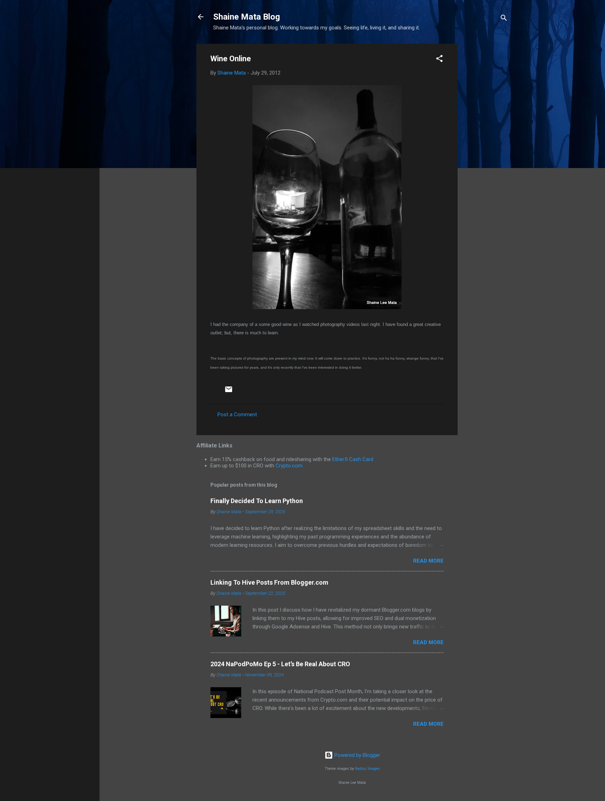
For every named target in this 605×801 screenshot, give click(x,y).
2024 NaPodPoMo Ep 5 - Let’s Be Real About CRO (280, 664)
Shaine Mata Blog (246, 17)
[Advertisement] (485, 149)
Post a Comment (237, 414)
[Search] (504, 19)
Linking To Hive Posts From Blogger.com (269, 582)
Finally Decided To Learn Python (256, 500)
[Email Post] (228, 392)
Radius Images (367, 768)
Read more (428, 561)
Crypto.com (289, 465)
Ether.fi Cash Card (352, 459)
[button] (439, 59)
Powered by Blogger (356, 755)
